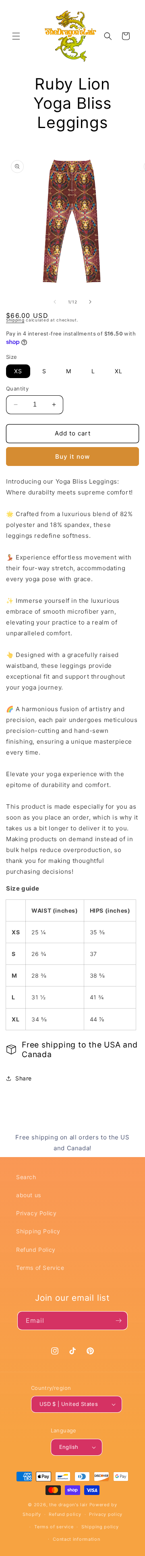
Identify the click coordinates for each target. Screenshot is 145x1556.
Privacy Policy (36, 1213)
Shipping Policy (38, 1231)
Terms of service (53, 1527)
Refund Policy (36, 1249)
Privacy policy (105, 1514)
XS (18, 371)
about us (28, 1195)
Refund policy (65, 1514)
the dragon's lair (68, 1504)
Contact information (76, 1539)
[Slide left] (55, 302)
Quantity (17, 388)
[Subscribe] (118, 1320)
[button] (16, 36)
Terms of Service (40, 1267)
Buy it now (72, 456)
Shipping (15, 319)
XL (118, 371)
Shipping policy (100, 1527)
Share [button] (23, 1078)
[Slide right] (90, 302)
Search (26, 1177)
